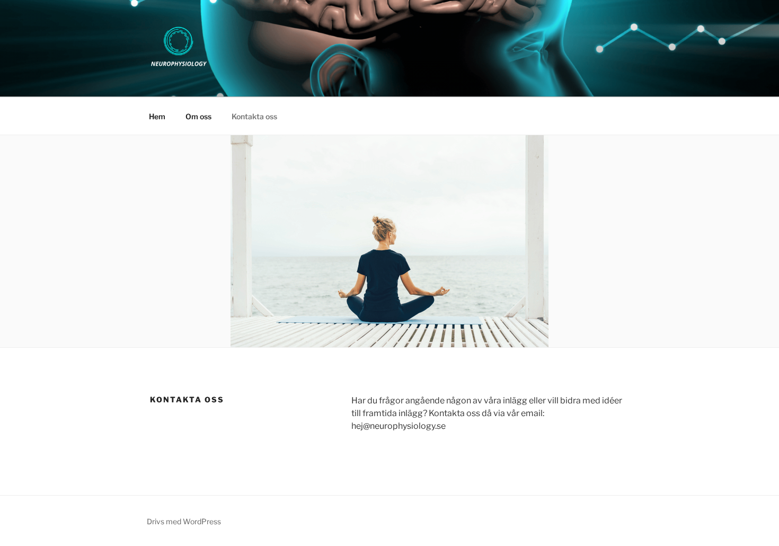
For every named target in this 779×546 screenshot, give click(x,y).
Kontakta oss (254, 116)
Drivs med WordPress (184, 521)
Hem (157, 116)
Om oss (198, 116)
